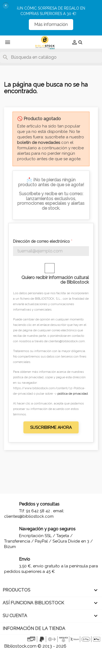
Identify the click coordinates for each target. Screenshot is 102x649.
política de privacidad (72, 393)
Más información (51, 24)
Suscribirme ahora (51, 427)
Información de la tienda (34, 628)
